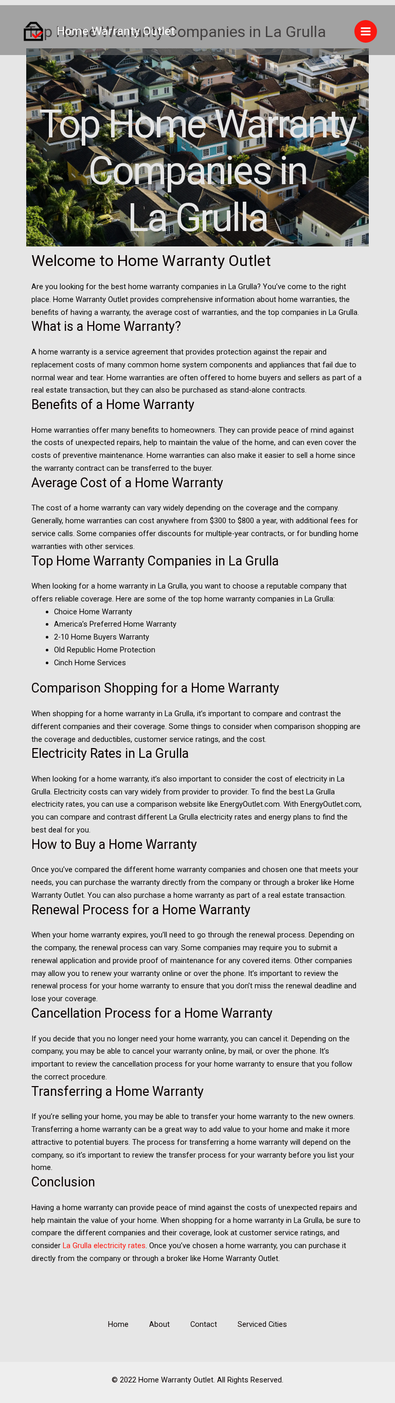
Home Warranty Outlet (116, 31)
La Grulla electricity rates (104, 1245)
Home (118, 1324)
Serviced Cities (262, 1324)
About (159, 1324)
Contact (203, 1324)
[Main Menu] (365, 31)
